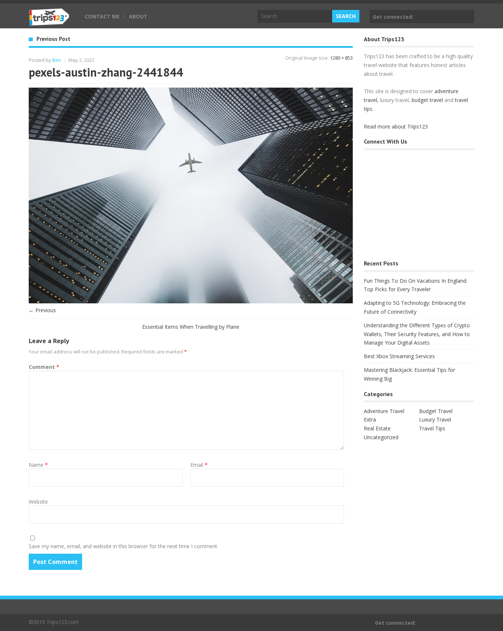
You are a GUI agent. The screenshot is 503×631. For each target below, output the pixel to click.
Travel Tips (432, 428)
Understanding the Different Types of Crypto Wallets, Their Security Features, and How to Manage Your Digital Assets (417, 334)
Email (199, 464)
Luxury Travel (435, 419)
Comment (44, 366)
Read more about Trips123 (396, 126)
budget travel (427, 99)
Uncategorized (381, 437)
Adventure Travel (384, 411)
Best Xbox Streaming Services (399, 356)
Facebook (467, 16)
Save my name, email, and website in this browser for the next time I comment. (123, 546)
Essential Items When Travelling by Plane (190, 326)
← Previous (42, 310)
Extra (370, 419)
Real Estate (377, 428)
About (138, 16)
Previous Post (53, 38)
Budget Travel (436, 411)
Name (38, 464)
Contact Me (102, 16)
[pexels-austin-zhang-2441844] (191, 301)
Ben (56, 60)
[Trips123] (49, 22)
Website (38, 501)
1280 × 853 (341, 57)
